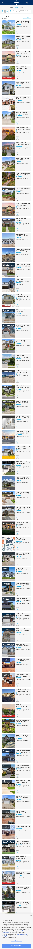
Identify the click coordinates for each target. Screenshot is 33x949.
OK (31, 915)
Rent (21, 7)
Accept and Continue (16, 946)
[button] (11, 11)
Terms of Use (25, 931)
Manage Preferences (16, 941)
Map (27, 17)
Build (11, 7)
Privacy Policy (5, 932)
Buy (16, 7)
